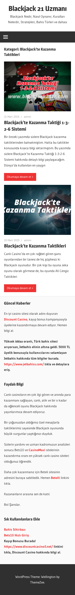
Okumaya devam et (19, 177)
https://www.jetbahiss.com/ (24, 364)
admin (27, 116)
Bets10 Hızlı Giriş (16, 535)
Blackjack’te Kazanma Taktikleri (35, 246)
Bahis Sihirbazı (15, 529)
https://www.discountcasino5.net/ (28, 546)
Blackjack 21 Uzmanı (37, 8)
